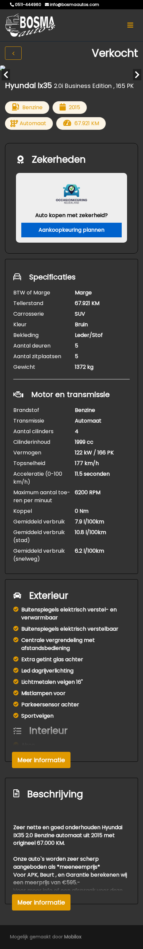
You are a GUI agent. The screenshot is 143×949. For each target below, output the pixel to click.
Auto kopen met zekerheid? (71, 215)
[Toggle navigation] (130, 25)
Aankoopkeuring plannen (71, 230)
